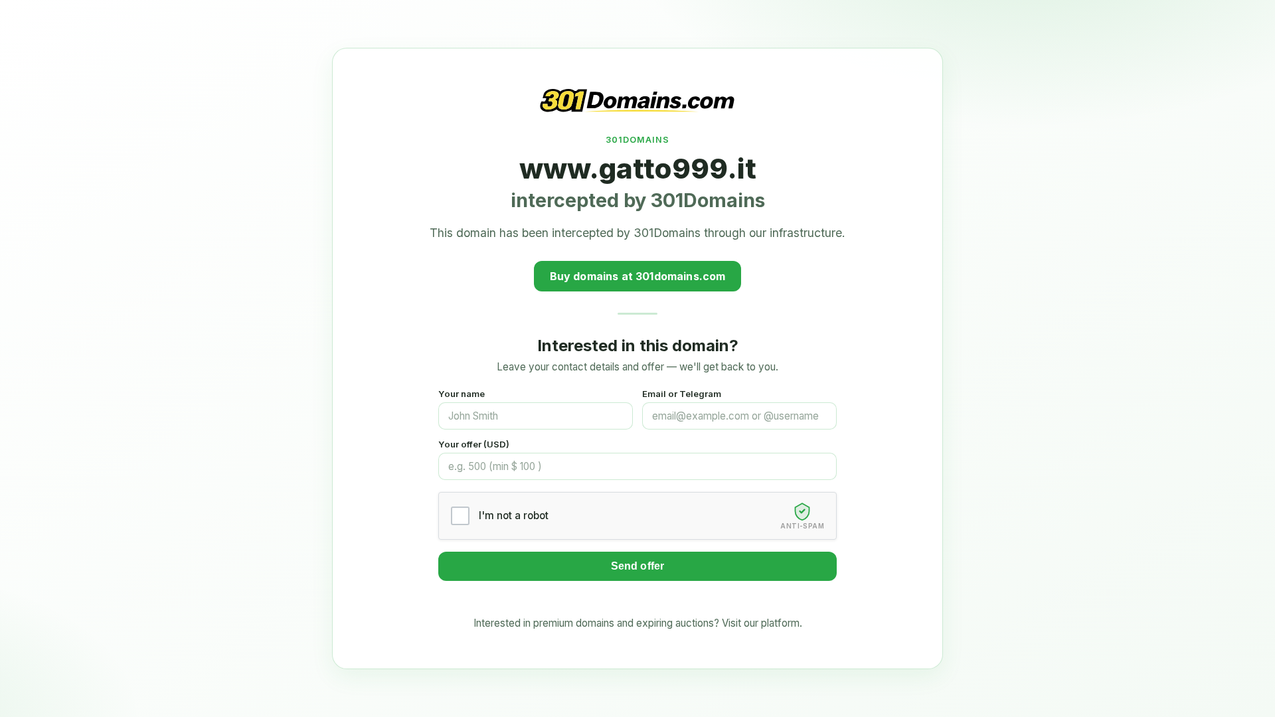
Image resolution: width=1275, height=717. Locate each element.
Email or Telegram (681, 393)
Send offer (638, 566)
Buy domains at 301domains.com (638, 276)
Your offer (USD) (473, 444)
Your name (461, 393)
